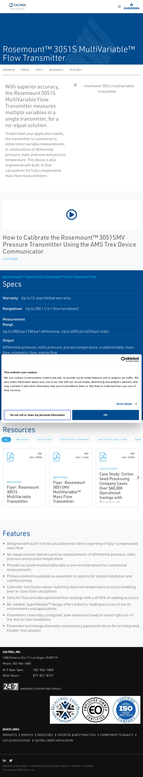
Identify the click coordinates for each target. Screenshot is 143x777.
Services (27, 735)
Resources (56, 69)
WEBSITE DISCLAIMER (15, 766)
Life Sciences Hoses (16, 740)
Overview (8, 69)
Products (10, 735)
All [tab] (6, 439)
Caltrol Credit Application (54, 740)
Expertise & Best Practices (76, 735)
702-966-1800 (21, 663)
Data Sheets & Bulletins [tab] (112, 439)
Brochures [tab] (22, 439)
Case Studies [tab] (44, 439)
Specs (39, 69)
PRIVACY (76, 766)
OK (106, 414)
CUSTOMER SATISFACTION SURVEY (49, 766)
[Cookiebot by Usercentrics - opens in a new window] (123, 359)
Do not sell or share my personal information (37, 414)
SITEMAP (89, 766)
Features (76, 69)
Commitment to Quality (116, 735)
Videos (25, 69)
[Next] (138, 478)
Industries (45, 735)
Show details (124, 403)
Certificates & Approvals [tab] (75, 439)
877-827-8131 (43, 675)
